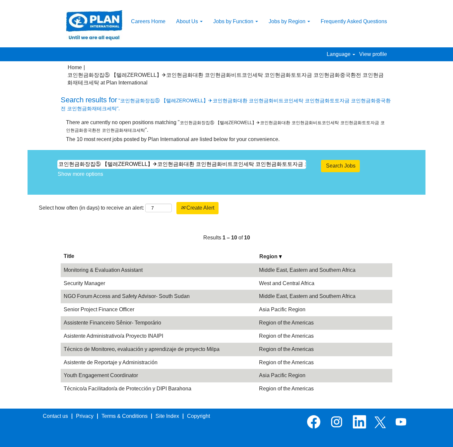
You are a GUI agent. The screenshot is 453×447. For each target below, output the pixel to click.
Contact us (55, 416)
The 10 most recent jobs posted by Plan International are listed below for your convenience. (173, 139)
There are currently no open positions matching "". (225, 126)
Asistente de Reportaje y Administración (111, 362)
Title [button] (69, 256)
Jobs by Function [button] (234, 21)
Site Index (167, 416)
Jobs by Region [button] (288, 21)
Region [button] (269, 256)
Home (75, 67)
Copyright (198, 416)
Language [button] (339, 54)
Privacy (85, 416)
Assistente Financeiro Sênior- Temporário (112, 322)
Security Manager (84, 283)
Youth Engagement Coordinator (101, 375)
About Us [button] (187, 21)
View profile (373, 54)
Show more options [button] (80, 174)
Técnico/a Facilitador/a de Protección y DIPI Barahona (127, 388)
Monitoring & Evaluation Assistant (103, 270)
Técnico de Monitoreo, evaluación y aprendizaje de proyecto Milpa (142, 349)
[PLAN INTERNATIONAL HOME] (94, 25)
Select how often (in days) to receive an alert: (91, 208)
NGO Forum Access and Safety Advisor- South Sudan (127, 296)
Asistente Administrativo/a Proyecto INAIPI (113, 336)
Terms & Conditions (124, 416)
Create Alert (199, 208)
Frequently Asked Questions (354, 21)
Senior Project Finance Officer (99, 309)
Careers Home (148, 21)
